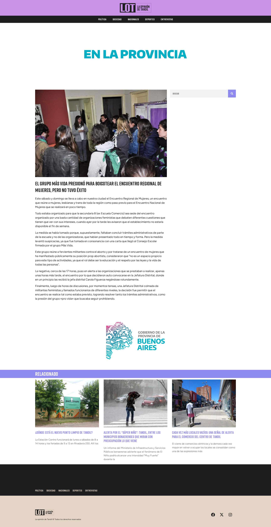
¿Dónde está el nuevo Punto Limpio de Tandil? (64, 432)
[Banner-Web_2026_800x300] (135, 363)
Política (102, 19)
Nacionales (133, 19)
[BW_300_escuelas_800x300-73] (135, 76)
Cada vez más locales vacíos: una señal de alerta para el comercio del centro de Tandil (203, 434)
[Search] (232, 93)
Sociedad (117, 19)
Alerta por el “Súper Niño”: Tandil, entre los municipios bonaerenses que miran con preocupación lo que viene (132, 436)
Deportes (149, 19)
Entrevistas (167, 19)
